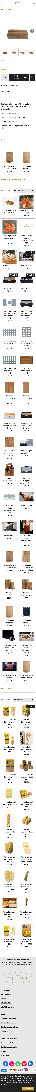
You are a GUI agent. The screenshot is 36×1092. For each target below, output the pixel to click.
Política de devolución (9, 1023)
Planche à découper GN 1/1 (26, 370)
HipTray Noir (26, 288)
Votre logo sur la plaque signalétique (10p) (26, 649)
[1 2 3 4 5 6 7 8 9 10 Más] (4, 77)
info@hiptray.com (7, 1007)
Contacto (4, 1031)
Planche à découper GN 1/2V (9, 398)
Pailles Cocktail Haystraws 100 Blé (9, 722)
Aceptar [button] (28, 1089)
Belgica (3, 999)
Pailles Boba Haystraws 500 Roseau (26, 749)
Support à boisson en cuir (9, 479)
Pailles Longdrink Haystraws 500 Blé (9, 942)
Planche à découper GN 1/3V (26, 398)
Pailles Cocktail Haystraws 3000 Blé (26, 777)
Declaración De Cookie (9, 1043)
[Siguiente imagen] (32, 31)
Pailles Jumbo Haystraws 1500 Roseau (26, 832)
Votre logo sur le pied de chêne (9, 212)
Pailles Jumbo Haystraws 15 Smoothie (9, 832)
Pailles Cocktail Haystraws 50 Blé (9, 803)
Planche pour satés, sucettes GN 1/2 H (26, 425)
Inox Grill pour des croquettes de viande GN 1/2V (26, 314)
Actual (3, 1051)
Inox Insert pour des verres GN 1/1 (9, 370)
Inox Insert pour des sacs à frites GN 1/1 (9, 343)
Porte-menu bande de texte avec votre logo (26, 567)
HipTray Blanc (26, 266)
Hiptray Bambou (9, 266)
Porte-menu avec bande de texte (9, 167)
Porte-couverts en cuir (26, 507)
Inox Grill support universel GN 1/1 (26, 480)
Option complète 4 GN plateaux (26, 452)
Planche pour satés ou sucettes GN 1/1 (9, 425)
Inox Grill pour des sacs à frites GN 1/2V (26, 343)
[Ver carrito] (34, 3)
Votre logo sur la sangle (9, 676)
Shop (3, 1014)
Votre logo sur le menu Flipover (26, 676)
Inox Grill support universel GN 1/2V (9, 509)
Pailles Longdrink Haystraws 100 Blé (9, 749)
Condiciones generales (9, 1047)
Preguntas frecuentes (8, 1019)
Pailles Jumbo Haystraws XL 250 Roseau (9, 887)
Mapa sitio (5, 1055)
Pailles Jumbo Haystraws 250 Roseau (26, 722)
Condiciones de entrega (9, 1027)
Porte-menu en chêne (9, 594)
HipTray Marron (9, 288)
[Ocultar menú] (2, 3)
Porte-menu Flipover (26, 167)
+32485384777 (6, 1003)
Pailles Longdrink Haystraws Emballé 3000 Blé (26, 943)
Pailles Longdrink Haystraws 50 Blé (26, 913)
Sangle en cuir (9, 536)
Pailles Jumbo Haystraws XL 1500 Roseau (26, 859)
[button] (5, 52)
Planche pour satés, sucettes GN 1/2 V (9, 453)
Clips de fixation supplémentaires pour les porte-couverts (26, 539)
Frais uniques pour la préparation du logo (26, 239)
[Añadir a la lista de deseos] (32, 77)
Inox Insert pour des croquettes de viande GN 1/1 (9, 314)
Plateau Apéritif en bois (26, 212)
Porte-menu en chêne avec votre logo (26, 595)
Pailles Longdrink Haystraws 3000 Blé (9, 914)
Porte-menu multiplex (26, 621)
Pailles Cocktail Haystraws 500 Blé (26, 804)
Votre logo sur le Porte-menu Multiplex (9, 648)
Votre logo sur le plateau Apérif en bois (9, 238)
